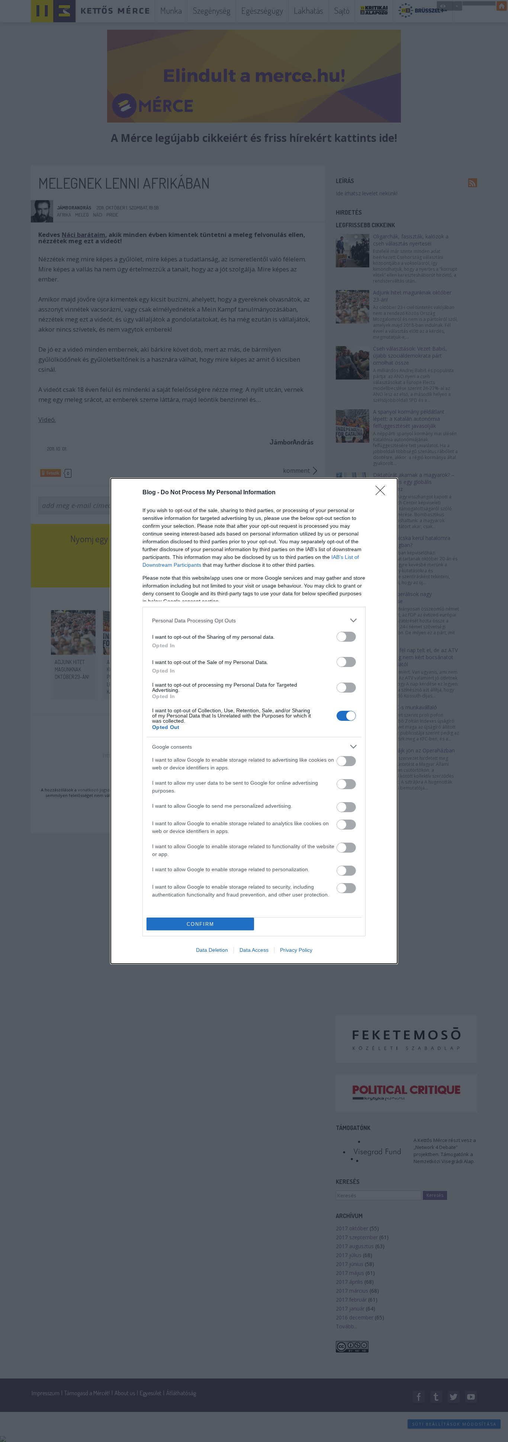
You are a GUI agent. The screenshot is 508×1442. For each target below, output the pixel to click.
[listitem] (254, 620)
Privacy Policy (296, 950)
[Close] (383, 493)
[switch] (346, 637)
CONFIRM (200, 924)
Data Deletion (212, 950)
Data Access (254, 950)
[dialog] (254, 721)
